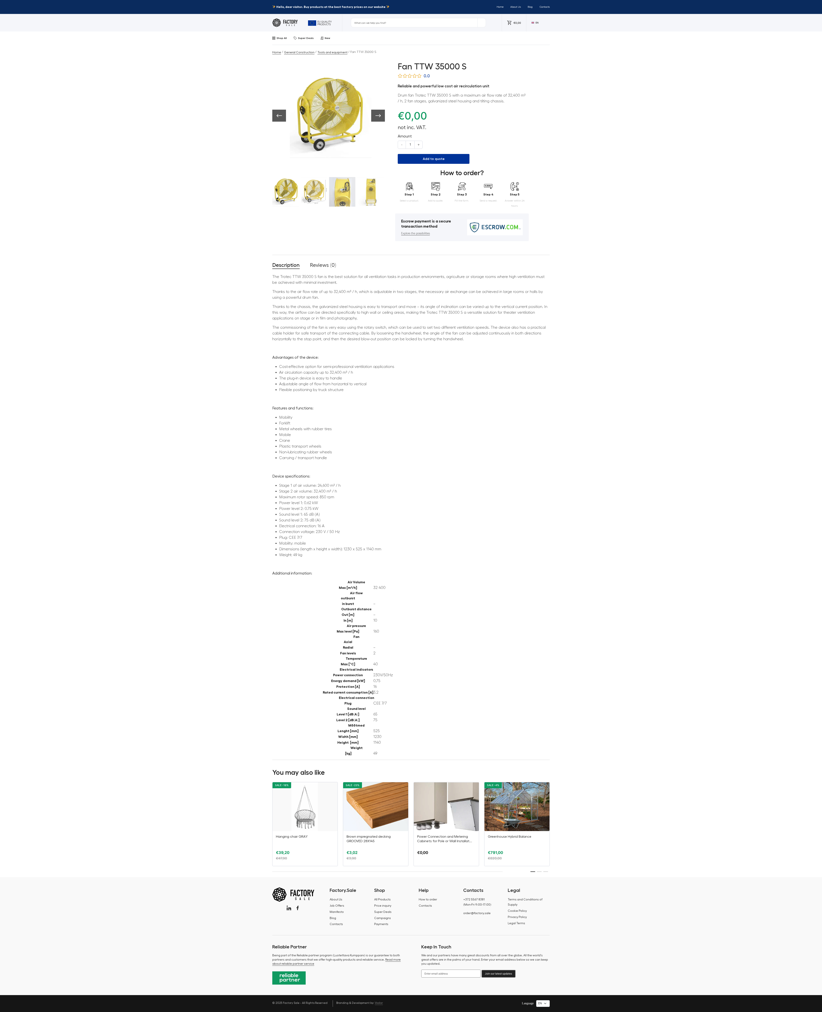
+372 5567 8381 (474, 899)
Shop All (282, 38)
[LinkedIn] (289, 908)
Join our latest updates (498, 973)
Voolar (379, 1003)
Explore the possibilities (415, 233)
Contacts (544, 7)
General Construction (299, 52)
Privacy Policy (517, 917)
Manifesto (337, 912)
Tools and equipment (332, 52)
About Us (515, 7)
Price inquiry (382, 905)
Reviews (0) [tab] (323, 265)
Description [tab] (286, 265)
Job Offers (337, 905)
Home (500, 7)
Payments (381, 924)
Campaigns (382, 918)
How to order (428, 899)
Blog (530, 7)
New (327, 38)
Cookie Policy (517, 910)
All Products (382, 899)
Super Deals (306, 38)
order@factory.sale (477, 913)
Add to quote (434, 159)
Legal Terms (516, 923)
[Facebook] (297, 908)
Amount (405, 136)
